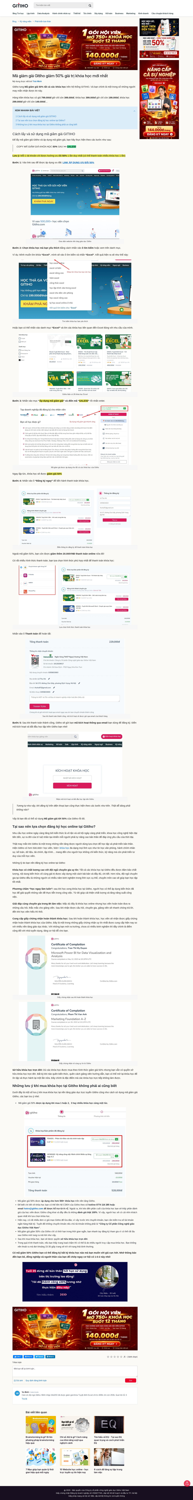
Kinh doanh (143, 13)
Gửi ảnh (19, 1380)
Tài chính (87, 13)
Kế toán (109, 13)
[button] (134, 111)
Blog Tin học (18, 13)
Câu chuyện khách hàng (162, 13)
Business (119, 13)
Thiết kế (76, 13)
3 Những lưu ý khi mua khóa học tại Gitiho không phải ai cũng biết (46, 124)
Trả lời (24, 1399)
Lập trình (31, 13)
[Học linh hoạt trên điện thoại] (161, 38)
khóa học (64, 848)
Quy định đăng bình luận (36, 1380)
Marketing (130, 13)
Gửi (130, 1380)
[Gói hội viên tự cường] (161, 99)
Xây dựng (98, 13)
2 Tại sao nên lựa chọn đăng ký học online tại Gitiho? (40, 120)
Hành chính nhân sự (61, 13)
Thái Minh (37, 81)
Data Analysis (43, 13)
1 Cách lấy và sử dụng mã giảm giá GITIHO (36, 116)
